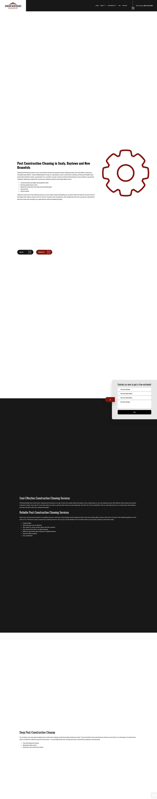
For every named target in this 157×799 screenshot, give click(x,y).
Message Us (41, 252)
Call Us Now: (144, 5)
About (102, 5)
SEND (134, 412)
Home (97, 5)
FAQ (120, 5)
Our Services (111, 5)
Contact (124, 5)
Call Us (21, 252)
